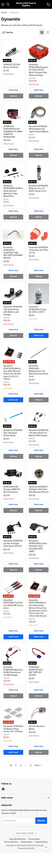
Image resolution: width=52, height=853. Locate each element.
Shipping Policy (41, 842)
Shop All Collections (17, 839)
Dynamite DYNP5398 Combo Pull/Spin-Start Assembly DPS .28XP (38, 546)
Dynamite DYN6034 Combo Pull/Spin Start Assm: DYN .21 (13, 543)
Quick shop (13, 90)
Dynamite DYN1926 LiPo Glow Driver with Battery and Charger (12, 311)
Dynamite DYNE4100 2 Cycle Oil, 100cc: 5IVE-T (37, 309)
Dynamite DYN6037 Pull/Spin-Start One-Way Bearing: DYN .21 (39, 489)
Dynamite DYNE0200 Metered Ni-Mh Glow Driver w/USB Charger (13, 671)
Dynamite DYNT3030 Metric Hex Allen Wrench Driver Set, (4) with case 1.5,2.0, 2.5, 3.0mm (12, 372)
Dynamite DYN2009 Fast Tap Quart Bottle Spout (12, 433)
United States (25, 833)
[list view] (48, 32)
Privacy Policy (34, 839)
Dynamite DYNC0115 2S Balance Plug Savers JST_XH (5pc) (13, 729)
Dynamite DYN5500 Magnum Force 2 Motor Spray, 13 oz (38, 188)
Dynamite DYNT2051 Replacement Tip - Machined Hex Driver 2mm (39, 371)
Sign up (41, 820)
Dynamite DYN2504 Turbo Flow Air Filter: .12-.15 (38, 250)
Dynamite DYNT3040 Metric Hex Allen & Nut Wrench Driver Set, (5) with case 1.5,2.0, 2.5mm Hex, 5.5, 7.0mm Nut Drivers (38, 608)
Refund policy (26, 842)
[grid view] (42, 32)
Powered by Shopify (26, 848)
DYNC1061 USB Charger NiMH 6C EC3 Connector (11, 489)
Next (37, 765)
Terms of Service (11, 842)
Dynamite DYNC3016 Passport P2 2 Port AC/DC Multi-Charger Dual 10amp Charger (38, 69)
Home (4, 12)
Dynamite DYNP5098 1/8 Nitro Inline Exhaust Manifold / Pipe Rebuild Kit (13, 191)
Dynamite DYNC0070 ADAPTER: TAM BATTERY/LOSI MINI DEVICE (12, 252)
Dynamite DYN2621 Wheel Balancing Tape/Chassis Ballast (38, 129)
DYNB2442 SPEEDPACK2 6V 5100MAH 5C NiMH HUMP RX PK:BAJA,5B (12, 131)
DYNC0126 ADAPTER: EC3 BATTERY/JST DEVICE (36, 671)
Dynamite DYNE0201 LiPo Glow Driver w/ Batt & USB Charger (39, 433)
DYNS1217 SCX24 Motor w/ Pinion (11, 65)
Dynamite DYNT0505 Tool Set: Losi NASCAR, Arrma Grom (13, 604)
